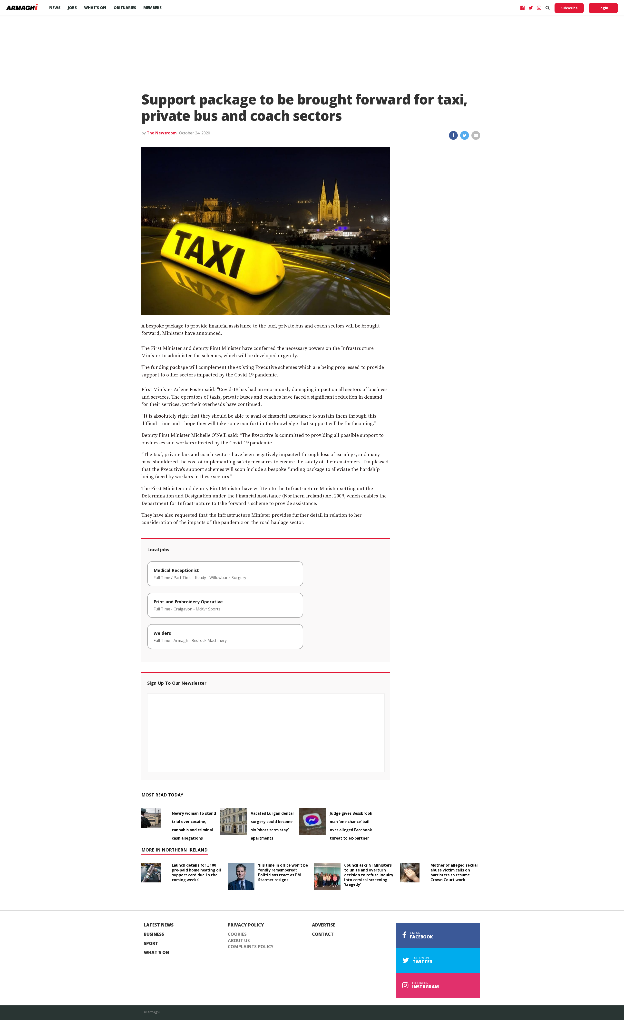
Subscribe (569, 8)
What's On (156, 952)
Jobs (72, 7)
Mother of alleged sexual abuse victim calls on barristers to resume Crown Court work (454, 872)
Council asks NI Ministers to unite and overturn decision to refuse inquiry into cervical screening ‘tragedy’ (368, 875)
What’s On (95, 7)
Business (154, 934)
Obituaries (125, 7)
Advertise (323, 925)
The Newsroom (162, 133)
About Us (239, 940)
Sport (151, 943)
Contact (323, 934)
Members (152, 7)
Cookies (237, 934)
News (54, 7)
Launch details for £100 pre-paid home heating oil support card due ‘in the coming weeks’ (196, 872)
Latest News (159, 925)
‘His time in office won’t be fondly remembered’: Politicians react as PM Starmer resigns (283, 872)
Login (603, 8)
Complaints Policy (250, 947)
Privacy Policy (246, 925)
